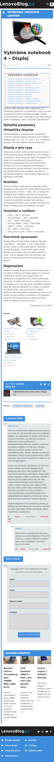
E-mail (12, 590)
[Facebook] (50, 732)
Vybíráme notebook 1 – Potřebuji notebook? (23, 79)
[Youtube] (47, 732)
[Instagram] (43, 732)
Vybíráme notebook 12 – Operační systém (23, 103)
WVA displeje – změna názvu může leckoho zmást (12, 357)
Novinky (32, 740)
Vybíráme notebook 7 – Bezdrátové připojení (24, 92)
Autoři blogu (11, 746)
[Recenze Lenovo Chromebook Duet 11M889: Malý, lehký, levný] (10, 660)
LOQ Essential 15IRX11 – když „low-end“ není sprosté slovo (26, 677)
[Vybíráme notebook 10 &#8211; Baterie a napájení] (36, 322)
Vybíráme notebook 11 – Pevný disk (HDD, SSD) (25, 101)
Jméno (12, 579)
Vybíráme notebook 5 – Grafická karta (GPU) (24, 87)
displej (40, 406)
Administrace (11, 756)
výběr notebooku (22, 406)
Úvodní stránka (12, 740)
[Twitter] (38, 732)
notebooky (15, 12)
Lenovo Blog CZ (13, 65)
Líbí (9, 521)
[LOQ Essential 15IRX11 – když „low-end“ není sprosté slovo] (27, 660)
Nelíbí (17, 516)
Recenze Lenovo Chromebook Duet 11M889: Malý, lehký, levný (10, 677)
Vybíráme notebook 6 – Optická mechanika (23, 90)
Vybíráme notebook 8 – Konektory (20, 94)
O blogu (32, 746)
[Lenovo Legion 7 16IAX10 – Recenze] (44, 660)
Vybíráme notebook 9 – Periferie (19, 96)
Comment (13, 612)
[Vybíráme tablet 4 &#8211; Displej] (13, 322)
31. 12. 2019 (30, 516)
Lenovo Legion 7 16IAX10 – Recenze (42, 673)
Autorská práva (12, 751)
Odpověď (44, 516)
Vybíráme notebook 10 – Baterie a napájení (23, 99)
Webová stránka (16, 601)
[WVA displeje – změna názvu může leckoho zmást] (13, 348)
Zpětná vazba (35, 751)
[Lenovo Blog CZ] (17, 4)
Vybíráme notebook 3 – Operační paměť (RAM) (25, 83)
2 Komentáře (14, 418)
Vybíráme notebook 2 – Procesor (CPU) (22, 81)
